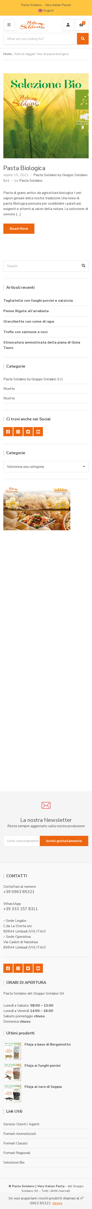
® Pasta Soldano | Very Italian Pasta (36, 1186)
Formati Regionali (16, 1152)
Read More (19, 228)
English (49, 10)
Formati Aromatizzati (19, 1133)
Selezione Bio (14, 1162)
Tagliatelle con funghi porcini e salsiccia (38, 300)
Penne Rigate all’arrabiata (26, 311)
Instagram (18, 431)
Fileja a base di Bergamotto (48, 1044)
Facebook (8, 431)
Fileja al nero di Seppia (43, 1087)
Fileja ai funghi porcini (43, 1065)
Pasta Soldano (30, 180)
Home (7, 54)
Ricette (9, 388)
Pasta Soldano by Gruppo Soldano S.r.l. (33, 379)
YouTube (38, 431)
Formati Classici (15, 1143)
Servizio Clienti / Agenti (21, 1124)
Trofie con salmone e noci (25, 332)
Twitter (28, 431)
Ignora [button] (57, 1203)
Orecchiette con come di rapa (28, 321)
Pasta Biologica (24, 168)
